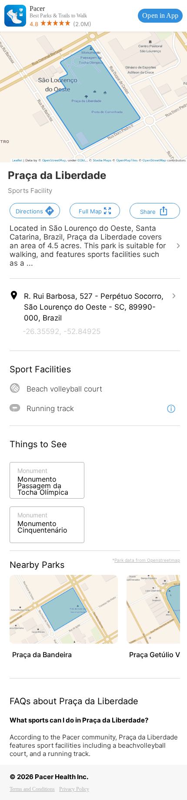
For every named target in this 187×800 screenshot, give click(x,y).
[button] (35, 210)
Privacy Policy (74, 789)
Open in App (160, 15)
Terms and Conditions (32, 789)
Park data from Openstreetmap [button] (147, 560)
